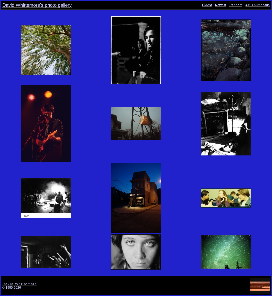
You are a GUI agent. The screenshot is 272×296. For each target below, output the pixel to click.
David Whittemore (19, 284)
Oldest (207, 5)
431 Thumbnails (258, 5)
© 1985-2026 (11, 287)
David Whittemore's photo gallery (37, 5)
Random (235, 5)
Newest (220, 5)
